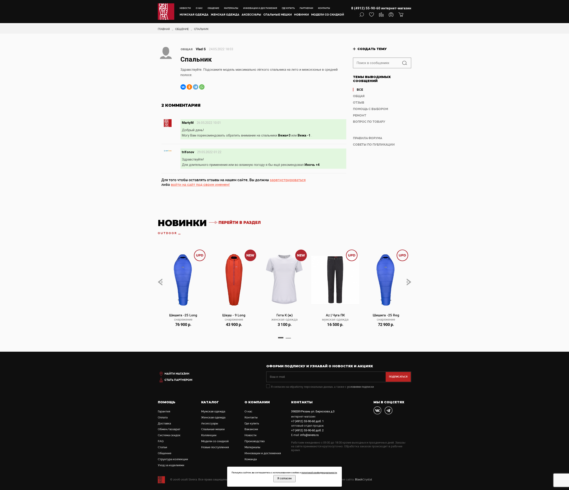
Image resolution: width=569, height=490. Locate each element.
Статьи (162, 447)
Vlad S (201, 49)
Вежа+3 (284, 135)
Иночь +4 (312, 165)
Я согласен (284, 478)
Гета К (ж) (284, 315)
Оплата (163, 417)
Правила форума (367, 138)
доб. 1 (307, 421)
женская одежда (284, 319)
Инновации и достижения (260, 8)
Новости (185, 8)
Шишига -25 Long (183, 315)
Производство (254, 441)
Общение (213, 8)
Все (360, 89)
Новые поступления (215, 447)
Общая (359, 96)
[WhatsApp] (201, 87)
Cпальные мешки (277, 14)
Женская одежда (225, 14)
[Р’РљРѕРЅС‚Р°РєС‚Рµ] (183, 87)
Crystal (363, 479)
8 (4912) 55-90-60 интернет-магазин (381, 8)
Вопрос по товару (369, 121)
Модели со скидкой (327, 14)
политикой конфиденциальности (319, 472)
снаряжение (183, 319)
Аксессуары (251, 14)
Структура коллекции (173, 459)
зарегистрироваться (288, 180)
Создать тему (372, 49)
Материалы (231, 8)
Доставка (164, 423)
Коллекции (208, 435)
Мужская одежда (194, 14)
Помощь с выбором (370, 109)
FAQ (161, 441)
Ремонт (359, 115)
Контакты (324, 8)
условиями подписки (360, 386)
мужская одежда (335, 319)
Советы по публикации (374, 144)
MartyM (188, 123)
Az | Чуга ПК (335, 315)
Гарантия (164, 411)
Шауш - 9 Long (233, 315)
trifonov (188, 152)
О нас (199, 8)
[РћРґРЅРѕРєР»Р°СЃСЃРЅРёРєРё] (189, 87)
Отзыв (358, 102)
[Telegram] (195, 87)
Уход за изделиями (171, 465)
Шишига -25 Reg (386, 315)
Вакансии (251, 429)
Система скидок (169, 435)
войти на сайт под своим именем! (200, 185)
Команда (250, 459)
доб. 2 (307, 430)
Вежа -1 (304, 135)
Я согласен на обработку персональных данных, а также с (322, 386)
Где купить (288, 8)
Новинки (301, 14)
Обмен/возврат (169, 429)
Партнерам (306, 8)
